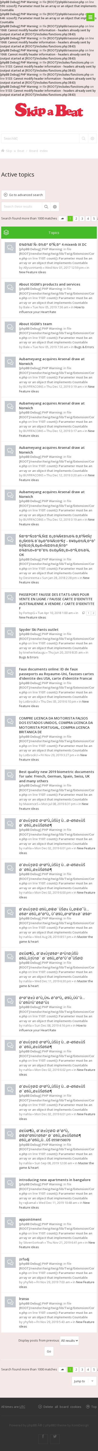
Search (46, 206)
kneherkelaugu (34, 652)
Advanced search (54, 206)
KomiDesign (80, 1425)
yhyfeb (28, 1282)
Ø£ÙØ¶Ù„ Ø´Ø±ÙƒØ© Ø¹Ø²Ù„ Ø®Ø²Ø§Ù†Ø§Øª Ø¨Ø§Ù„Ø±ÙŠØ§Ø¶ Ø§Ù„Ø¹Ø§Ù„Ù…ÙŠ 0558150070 (50, 1135)
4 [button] (88, 218)
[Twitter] (55, 1439)
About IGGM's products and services (49, 284)
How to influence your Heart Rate (51, 309)
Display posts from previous (39, 1340)
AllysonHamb (32, 267)
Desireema (31, 578)
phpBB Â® (34, 1425)
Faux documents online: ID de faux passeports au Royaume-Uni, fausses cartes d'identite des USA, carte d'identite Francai (56, 674)
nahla (27, 848)
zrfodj (24, 1259)
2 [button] (76, 218)
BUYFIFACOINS (33, 386)
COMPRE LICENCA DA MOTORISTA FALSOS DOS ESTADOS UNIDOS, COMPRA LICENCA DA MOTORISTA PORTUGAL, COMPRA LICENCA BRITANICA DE (56, 725)
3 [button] (82, 218)
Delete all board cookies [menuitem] (62, 1406)
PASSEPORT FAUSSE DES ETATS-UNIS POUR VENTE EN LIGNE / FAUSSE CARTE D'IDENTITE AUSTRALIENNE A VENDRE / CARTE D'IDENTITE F (56, 601)
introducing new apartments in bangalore (55, 1180)
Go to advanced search (26, 195)
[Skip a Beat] (49, 109)
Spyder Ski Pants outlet (39, 629)
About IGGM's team (35, 324)
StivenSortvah (33, 1242)
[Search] (83, 138)
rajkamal (29, 1203)
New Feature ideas (32, 272)
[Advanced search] (92, 138)
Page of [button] (62, 218)
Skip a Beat (15, 150)
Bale (26, 307)
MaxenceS (31, 804)
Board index (38, 150)
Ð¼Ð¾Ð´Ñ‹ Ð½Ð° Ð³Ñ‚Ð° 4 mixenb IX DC (53, 244)
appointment (30, 1219)
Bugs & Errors (84, 347)
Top (94, 1406)
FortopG (29, 613)
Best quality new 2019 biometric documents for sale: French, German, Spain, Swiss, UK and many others (56, 776)
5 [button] (94, 218)
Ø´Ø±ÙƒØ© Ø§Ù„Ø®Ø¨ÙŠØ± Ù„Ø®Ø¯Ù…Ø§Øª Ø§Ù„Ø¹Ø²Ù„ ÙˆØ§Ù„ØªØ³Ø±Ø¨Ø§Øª (55, 911)
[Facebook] (43, 1439)
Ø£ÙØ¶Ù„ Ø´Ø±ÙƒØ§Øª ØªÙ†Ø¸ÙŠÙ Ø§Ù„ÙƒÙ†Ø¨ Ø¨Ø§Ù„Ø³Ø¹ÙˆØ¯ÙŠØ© (51, 955)
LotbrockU (30, 701)
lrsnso (24, 1298)
